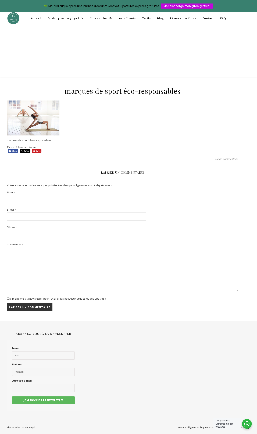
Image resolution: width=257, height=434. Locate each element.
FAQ (223, 18)
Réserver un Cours (183, 18)
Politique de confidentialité (211, 427)
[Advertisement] (128, 50)
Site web (12, 227)
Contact (208, 18)
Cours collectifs (101, 18)
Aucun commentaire (226, 159)
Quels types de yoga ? (63, 18)
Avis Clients (127, 18)
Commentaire (15, 244)
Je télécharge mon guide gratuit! (187, 6)
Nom (11, 192)
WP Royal (30, 427)
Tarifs (146, 18)
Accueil (36, 18)
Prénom (17, 364)
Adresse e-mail (22, 380)
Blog (160, 18)
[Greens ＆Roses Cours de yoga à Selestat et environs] (13, 18)
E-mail (11, 209)
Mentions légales (187, 427)
